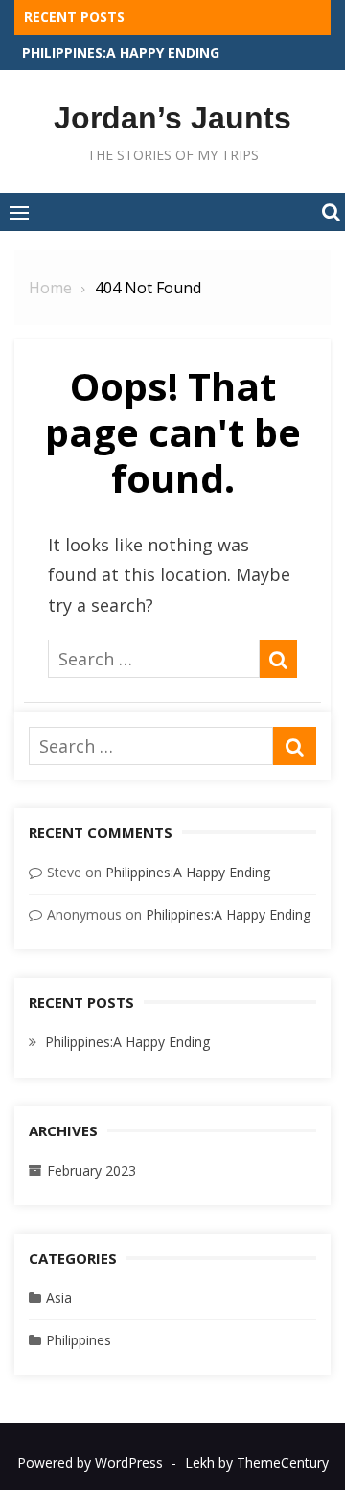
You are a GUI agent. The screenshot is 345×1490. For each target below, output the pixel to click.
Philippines (78, 1340)
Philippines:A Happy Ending (120, 52)
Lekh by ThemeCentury (257, 1463)
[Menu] (19, 212)
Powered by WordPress (90, 1463)
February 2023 (91, 1170)
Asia (59, 1298)
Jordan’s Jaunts (172, 118)
